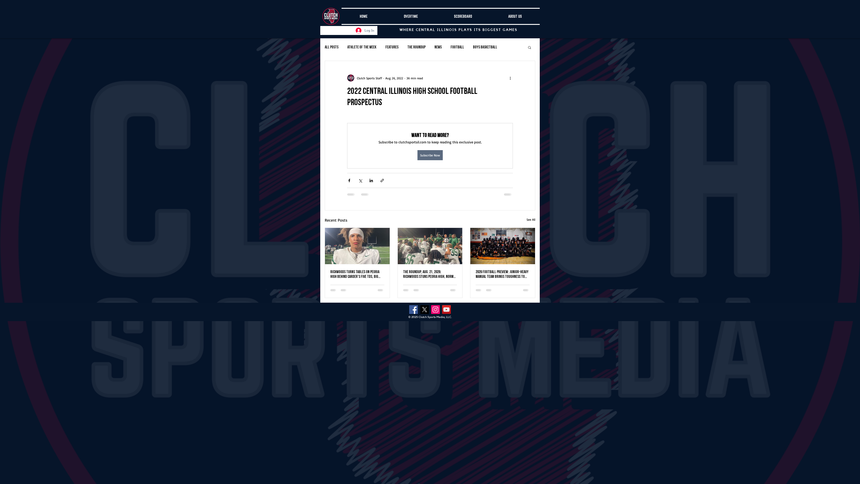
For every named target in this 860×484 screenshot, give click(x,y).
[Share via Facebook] (349, 180)
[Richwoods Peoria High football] (357, 246)
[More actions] (510, 78)
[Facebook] (413, 309)
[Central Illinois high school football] (430, 246)
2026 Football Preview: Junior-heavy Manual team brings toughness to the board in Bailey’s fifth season (502, 274)
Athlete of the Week (361, 47)
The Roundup (416, 47)
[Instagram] (435, 309)
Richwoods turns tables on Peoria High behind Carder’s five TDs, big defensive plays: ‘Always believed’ (354, 274)
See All (531, 219)
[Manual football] (502, 246)
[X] (424, 309)
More (510, 47)
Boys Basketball (485, 47)
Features (391, 47)
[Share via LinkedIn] (371, 180)
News (438, 47)
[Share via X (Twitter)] (360, 180)
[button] (529, 47)
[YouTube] (446, 309)
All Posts (331, 47)
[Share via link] (382, 180)
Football (457, 47)
